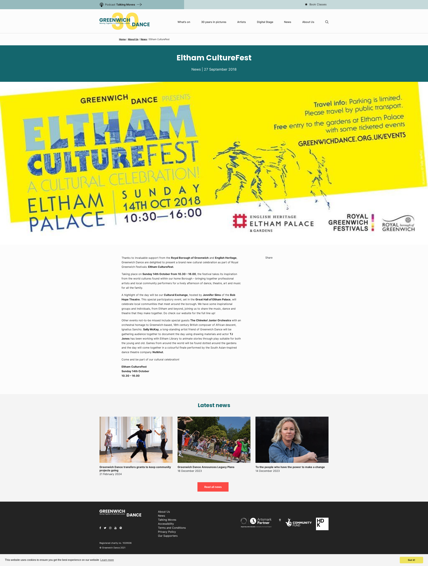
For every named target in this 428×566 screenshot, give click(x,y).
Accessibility (166, 523)
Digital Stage (265, 22)
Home (122, 39)
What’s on (184, 22)
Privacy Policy (167, 531)
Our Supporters (168, 535)
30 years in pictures (213, 22)
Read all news (213, 487)
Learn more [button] (107, 559)
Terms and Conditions (172, 527)
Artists (241, 22)
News (287, 22)
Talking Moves (167, 519)
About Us (308, 22)
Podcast (120, 4)
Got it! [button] (411, 560)
